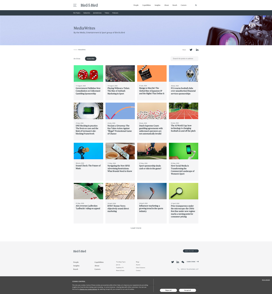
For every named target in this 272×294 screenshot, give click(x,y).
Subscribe (90, 59)
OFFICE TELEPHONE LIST (190, 269)
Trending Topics (121, 262)
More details (266, 280)
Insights (157, 5)
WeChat (183, 262)
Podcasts (115, 13)
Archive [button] (77, 58)
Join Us (118, 265)
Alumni (138, 265)
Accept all (187, 290)
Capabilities (146, 5)
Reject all (168, 290)
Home (75, 49)
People (136, 5)
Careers (183, 5)
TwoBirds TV (119, 268)
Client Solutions (140, 268)
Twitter (191, 50)
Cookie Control (78, 281)
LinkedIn (197, 50)
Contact (138, 270)
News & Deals (120, 270)
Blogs (137, 262)
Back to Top (189, 251)
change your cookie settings (88, 289)
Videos (107, 13)
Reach (175, 5)
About (166, 5)
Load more (136, 228)
